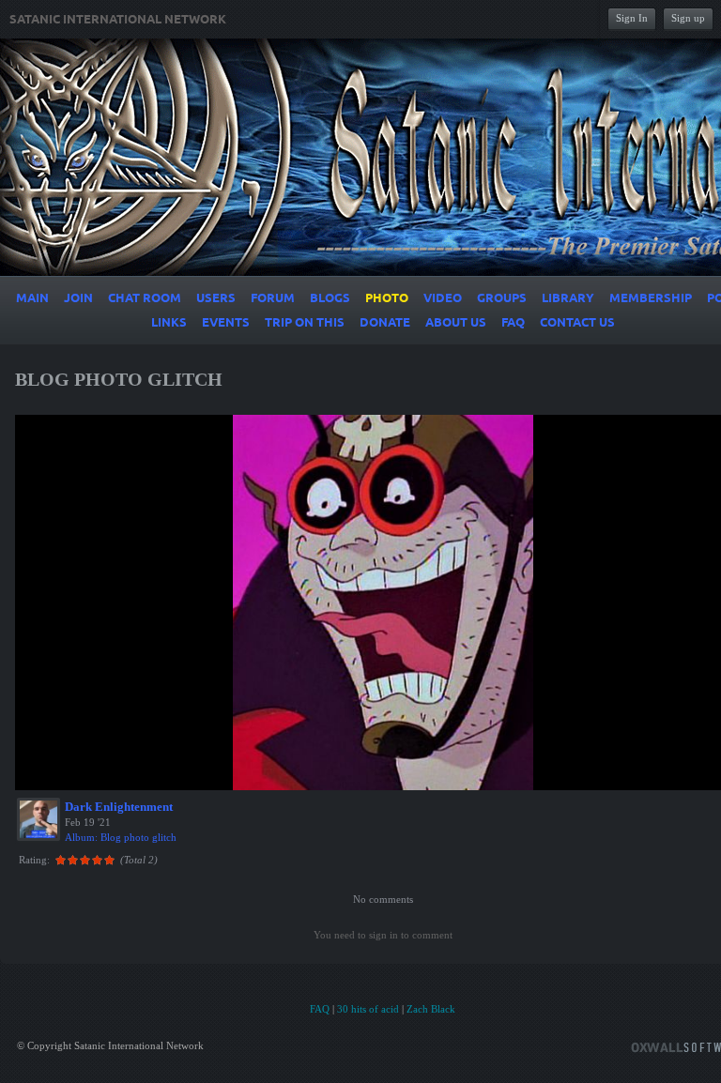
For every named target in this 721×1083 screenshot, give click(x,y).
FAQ (320, 1008)
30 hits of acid (368, 1008)
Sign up (688, 17)
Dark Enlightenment (119, 807)
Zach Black (431, 1008)
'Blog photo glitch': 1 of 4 (88, 773)
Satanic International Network (117, 19)
